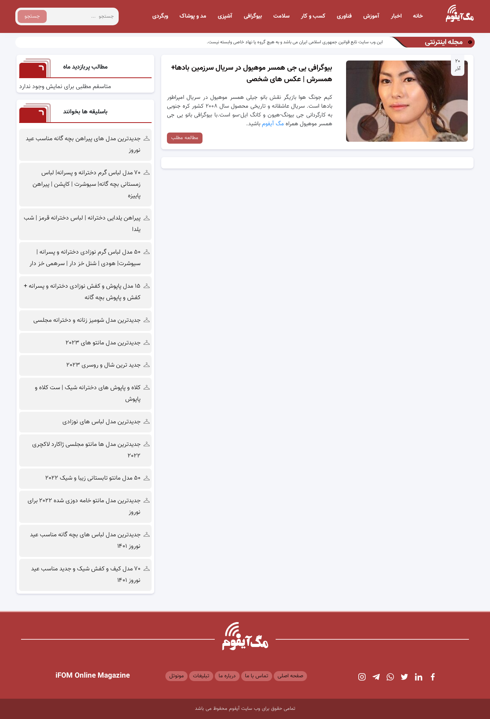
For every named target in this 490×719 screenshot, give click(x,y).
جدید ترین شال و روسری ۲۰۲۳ (103, 365)
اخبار (396, 16)
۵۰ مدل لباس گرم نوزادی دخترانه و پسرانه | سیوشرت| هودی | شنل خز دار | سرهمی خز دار (84, 258)
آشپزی (225, 16)
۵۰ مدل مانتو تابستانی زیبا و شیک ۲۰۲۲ (93, 478)
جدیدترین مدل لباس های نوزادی (101, 422)
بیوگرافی (253, 16)
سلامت (281, 16)
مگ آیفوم (274, 124)
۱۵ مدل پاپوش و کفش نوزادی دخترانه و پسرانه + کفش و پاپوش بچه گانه (82, 292)
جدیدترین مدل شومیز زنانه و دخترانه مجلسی (86, 320)
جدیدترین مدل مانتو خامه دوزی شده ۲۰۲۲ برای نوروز (84, 506)
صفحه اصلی (290, 676)
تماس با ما (256, 676)
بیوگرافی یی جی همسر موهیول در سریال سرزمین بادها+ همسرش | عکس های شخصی (251, 73)
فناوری (344, 16)
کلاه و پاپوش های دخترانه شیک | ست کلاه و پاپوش (87, 393)
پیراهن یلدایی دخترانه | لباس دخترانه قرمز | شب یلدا (82, 223)
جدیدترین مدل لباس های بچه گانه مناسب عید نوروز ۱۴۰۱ (85, 540)
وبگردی (160, 16)
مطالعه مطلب (184, 138)
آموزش (371, 16)
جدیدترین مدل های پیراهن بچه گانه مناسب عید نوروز (83, 144)
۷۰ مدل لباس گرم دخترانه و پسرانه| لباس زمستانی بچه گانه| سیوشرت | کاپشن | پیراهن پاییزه (86, 184)
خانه (418, 16)
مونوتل (176, 676)
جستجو (32, 16)
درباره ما (227, 676)
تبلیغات (201, 676)
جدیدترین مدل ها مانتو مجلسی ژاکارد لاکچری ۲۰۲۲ (86, 450)
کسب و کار (313, 16)
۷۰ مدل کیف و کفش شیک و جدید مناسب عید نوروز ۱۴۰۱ (85, 574)
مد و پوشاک (193, 16)
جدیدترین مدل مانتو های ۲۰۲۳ (103, 343)
